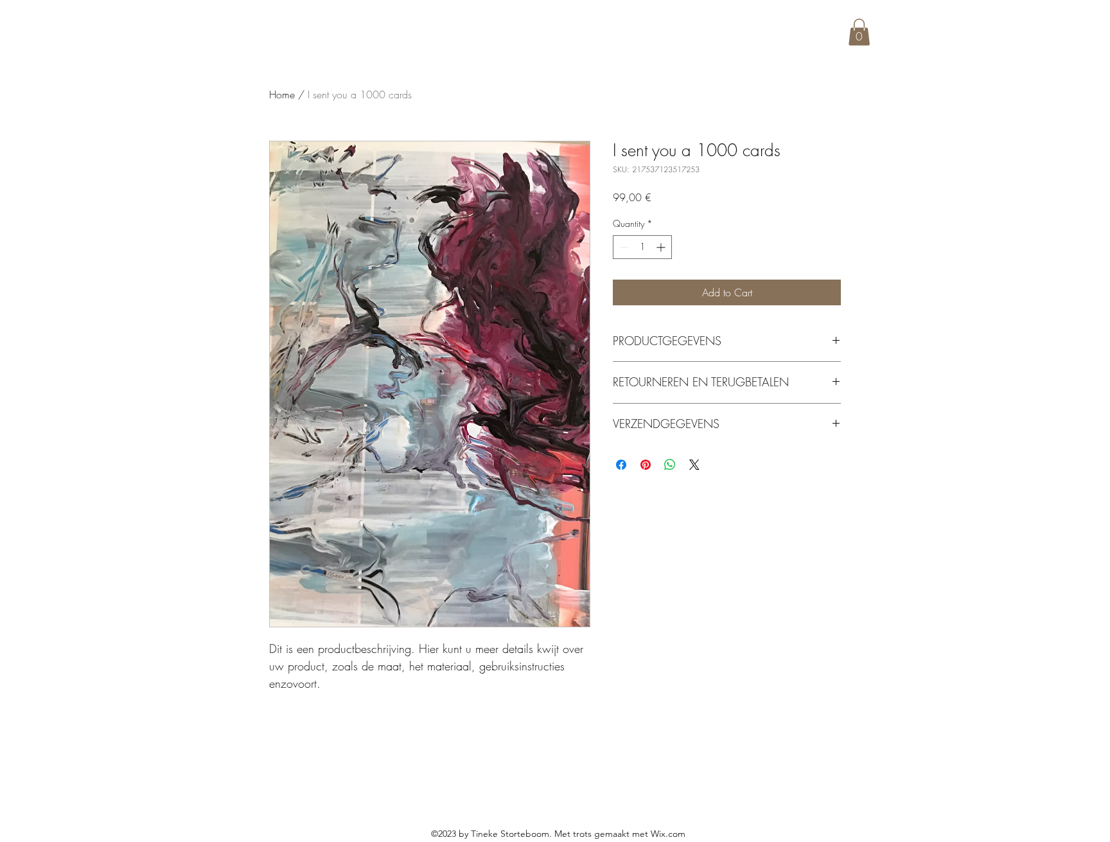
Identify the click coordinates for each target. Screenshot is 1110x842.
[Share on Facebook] (621, 464)
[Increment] (662, 247)
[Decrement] (623, 247)
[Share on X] (694, 464)
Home (282, 94)
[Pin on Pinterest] (645, 464)
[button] (859, 32)
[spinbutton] (642, 247)
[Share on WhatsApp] (670, 464)
